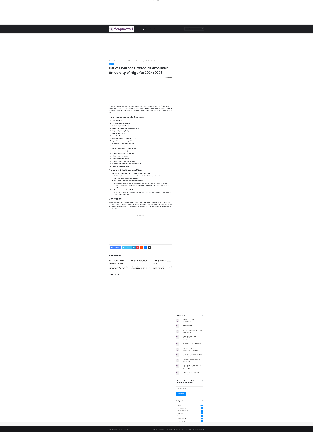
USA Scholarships (153, 29)
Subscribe (181, 393)
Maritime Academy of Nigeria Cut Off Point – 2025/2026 (139, 261)
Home (111, 61)
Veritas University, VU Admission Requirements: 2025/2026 (118, 267)
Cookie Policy (176, 429)
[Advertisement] (156, 13)
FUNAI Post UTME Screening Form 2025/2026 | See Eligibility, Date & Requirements (192, 366)
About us (155, 429)
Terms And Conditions (198, 429)
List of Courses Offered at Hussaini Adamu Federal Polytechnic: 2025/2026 (116, 262)
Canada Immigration (142, 29)
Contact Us (161, 429)
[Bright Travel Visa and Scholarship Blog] (121, 29)
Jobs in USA (180, 413)
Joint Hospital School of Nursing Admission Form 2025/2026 (140, 267)
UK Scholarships (181, 416)
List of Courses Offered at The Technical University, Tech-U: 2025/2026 (191, 337)
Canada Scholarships (165, 29)
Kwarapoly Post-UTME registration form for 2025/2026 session (162, 262)
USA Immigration (181, 421)
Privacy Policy (168, 429)
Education (116, 61)
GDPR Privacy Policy (186, 429)
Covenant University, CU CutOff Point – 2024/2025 (162, 267)
